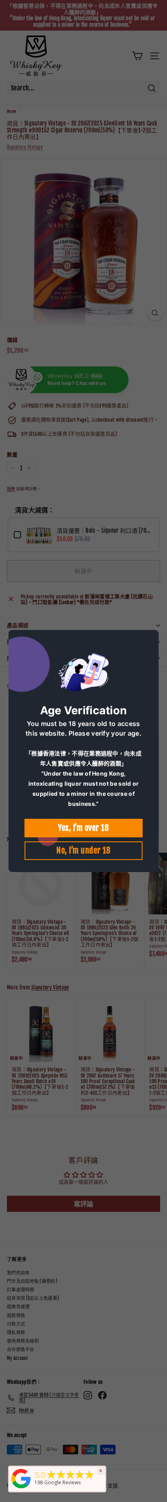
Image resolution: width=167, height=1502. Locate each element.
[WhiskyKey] (21, 1488)
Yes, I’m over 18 (83, 828)
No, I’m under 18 (83, 850)
